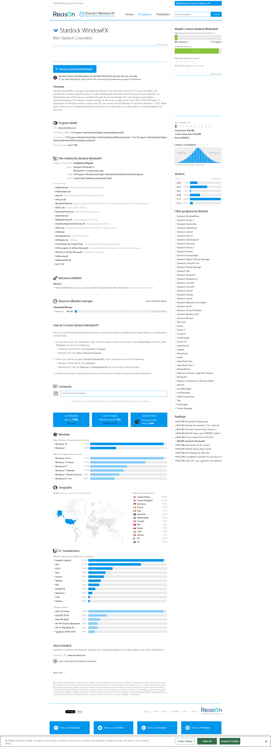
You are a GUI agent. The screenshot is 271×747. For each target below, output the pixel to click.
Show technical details (156, 300)
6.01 (179, 190)
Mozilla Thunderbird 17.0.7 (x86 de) (202, 425)
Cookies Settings (185, 741)
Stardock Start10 (185, 235)
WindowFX (182, 376)
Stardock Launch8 (185, 282)
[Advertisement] (198, 95)
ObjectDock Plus (184, 361)
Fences (180, 325)
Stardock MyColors (186, 243)
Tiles (179, 400)
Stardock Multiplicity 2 (187, 278)
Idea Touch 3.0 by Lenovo (197, 444)
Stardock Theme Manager (189, 267)
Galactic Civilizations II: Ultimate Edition (195, 380)
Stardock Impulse (185, 294)
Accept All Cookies (229, 741)
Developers (175, 711)
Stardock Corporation (77, 37)
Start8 (180, 357)
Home (129, 14)
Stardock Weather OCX (188, 314)
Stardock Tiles (183, 270)
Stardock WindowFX (195, 441)
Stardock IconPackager (187, 255)
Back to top (58, 672)
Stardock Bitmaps (185, 318)
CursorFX (181, 333)
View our (200, 727)
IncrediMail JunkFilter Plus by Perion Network (207, 456)
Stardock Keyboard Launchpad (191, 302)
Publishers (163, 14)
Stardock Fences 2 (185, 220)
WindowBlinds (183, 369)
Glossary (146, 711)
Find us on (70, 727)
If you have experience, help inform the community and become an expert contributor (100, 79)
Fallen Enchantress (185, 396)
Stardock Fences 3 (185, 247)
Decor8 (180, 384)
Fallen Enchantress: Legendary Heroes (195, 372)
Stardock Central (185, 231)
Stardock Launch (185, 298)
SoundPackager (184, 388)
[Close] (266, 741)
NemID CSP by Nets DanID (198, 448)
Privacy (164, 711)
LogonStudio (183, 345)
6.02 (179, 186)
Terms (156, 711)
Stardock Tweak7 (185, 290)
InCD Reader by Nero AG (197, 452)
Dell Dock (181, 321)
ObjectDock (182, 353)
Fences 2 (181, 329)
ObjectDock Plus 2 (185, 365)
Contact (194, 711)
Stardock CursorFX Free (188, 263)
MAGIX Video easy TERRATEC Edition (203, 433)
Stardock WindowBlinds (188, 216)
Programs (144, 14)
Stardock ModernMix (187, 223)
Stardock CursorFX (185, 286)
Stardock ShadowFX (186, 274)
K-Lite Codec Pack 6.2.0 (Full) (199, 437)
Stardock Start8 (184, 306)
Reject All (207, 741)
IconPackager (183, 337)
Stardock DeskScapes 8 (188, 239)
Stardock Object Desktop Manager (193, 259)
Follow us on (113, 727)
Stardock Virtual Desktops (189, 310)
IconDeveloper (184, 392)
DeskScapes (182, 404)
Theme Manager (184, 408)
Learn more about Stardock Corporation (77, 661)
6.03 (179, 182)
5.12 (179, 203)
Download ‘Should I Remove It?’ (195, 3)
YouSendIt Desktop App (196, 421)
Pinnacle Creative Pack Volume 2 (201, 429)
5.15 (179, 198)
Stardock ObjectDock (187, 227)
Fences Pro (182, 341)
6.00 (179, 194)
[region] (135, 741)
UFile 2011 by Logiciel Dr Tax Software (203, 460)
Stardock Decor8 (185, 251)
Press (185, 711)
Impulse (180, 349)
